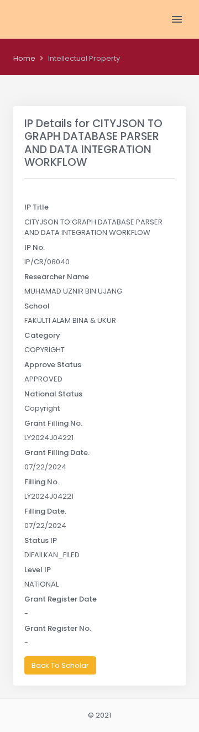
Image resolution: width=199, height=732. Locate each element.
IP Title (36, 207)
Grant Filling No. (53, 423)
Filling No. (41, 482)
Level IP (37, 569)
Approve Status (52, 364)
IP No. (34, 247)
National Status (53, 394)
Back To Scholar (60, 665)
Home (24, 58)
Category (42, 335)
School (37, 306)
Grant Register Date (60, 599)
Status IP (40, 540)
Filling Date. (45, 511)
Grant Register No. (57, 628)
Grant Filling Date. (57, 452)
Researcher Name (56, 276)
